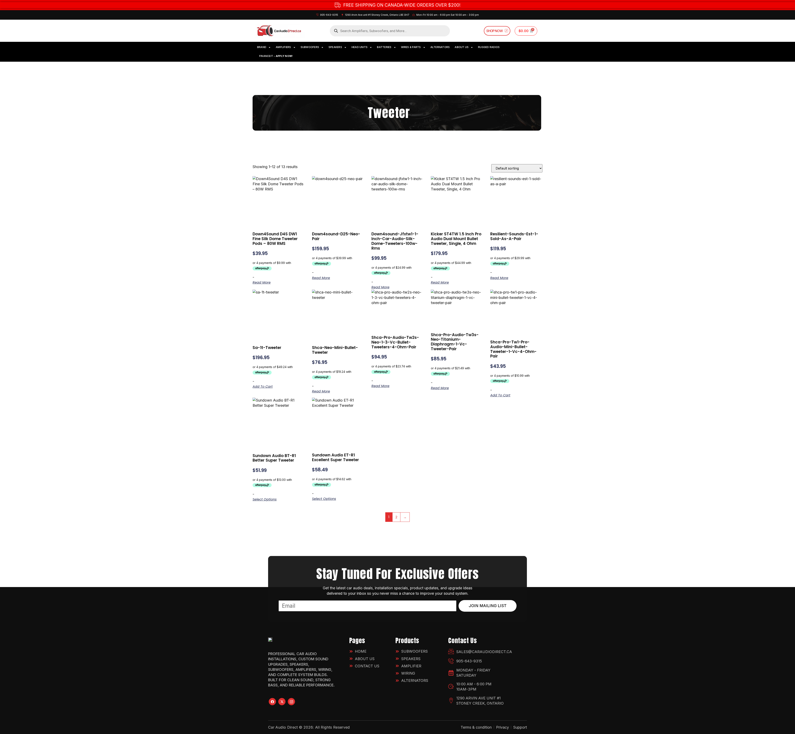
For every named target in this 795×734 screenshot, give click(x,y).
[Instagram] (291, 701)
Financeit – (276, 56)
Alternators (440, 47)
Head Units (359, 47)
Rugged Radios (489, 47)
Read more (262, 282)
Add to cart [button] (263, 386)
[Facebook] (272, 701)
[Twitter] (281, 701)
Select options (265, 499)
